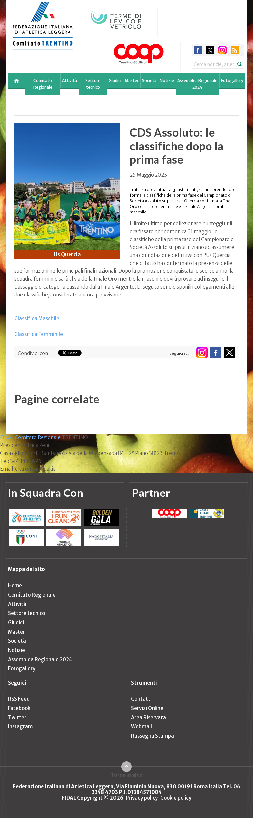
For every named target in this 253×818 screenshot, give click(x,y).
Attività (69, 80)
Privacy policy (142, 798)
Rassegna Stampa (152, 736)
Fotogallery (232, 80)
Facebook (19, 708)
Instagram (20, 726)
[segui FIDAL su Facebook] (215, 352)
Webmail (141, 726)
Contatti (141, 699)
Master (132, 80)
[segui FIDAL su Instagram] (202, 352)
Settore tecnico (92, 84)
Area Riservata (148, 717)
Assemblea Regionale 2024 (197, 84)
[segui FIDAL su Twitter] (229, 352)
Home (15, 585)
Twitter (17, 717)
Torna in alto (127, 775)
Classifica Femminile (38, 334)
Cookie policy (175, 798)
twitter (210, 50)
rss (235, 50)
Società (149, 80)
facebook (198, 50)
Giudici (115, 80)
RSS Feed (19, 699)
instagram (222, 50)
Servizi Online (147, 708)
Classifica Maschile (36, 318)
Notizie (167, 80)
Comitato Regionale (42, 84)
